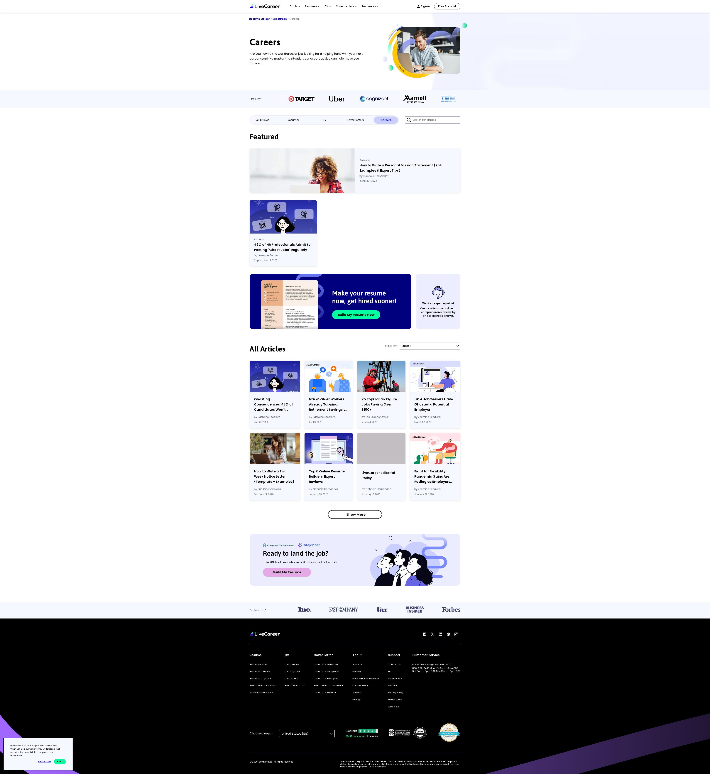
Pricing (356, 699)
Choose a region (261, 733)
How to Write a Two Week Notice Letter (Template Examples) (274, 476)
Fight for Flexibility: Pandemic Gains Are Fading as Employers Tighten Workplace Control (432, 476)
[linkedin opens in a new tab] (440, 634)
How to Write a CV (294, 685)
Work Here (393, 706)
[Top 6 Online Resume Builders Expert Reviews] (329, 448)
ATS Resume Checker (261, 692)
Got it (59, 761)
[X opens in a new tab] (433, 634)
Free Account (447, 6)
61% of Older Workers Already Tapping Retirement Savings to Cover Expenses (328, 404)
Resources (280, 19)
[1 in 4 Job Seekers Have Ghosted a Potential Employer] (435, 376)
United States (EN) (295, 733)
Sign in (425, 6)
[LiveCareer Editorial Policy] (381, 449)
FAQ (390, 671)
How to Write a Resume (262, 685)
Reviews (356, 671)
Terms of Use (395, 699)
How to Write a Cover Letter (328, 685)
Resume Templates (260, 678)
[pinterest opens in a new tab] (448, 634)
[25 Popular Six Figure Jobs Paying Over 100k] (381, 376)
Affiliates (393, 685)
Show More (356, 514)
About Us (357, 664)
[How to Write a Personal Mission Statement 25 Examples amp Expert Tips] (302, 170)
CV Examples (292, 664)
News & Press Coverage (365, 678)
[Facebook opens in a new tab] (425, 634)
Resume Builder (259, 19)
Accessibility (395, 678)
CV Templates (292, 671)
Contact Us (394, 664)
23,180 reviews (353, 736)
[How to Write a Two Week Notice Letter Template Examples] (275, 448)
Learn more (44, 761)
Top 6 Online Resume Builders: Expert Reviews (327, 476)
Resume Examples (260, 671)
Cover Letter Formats (325, 692)
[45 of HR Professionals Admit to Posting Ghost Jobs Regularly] (283, 217)
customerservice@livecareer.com (431, 664)
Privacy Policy (395, 692)
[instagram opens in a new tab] (456, 634)
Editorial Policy (360, 685)
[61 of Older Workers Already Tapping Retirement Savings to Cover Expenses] (329, 376)
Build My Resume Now (356, 314)
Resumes (294, 120)
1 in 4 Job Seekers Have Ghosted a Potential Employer (433, 404)
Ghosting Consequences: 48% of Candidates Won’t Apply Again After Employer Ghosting (273, 404)
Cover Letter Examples (326, 678)
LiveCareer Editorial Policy (378, 475)
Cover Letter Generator (326, 664)
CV (324, 120)
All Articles (262, 120)
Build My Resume (287, 572)
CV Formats (291, 678)
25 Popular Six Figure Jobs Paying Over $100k (379, 404)
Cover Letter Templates (326, 671)
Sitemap (357, 692)
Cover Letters (355, 120)
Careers (386, 120)
